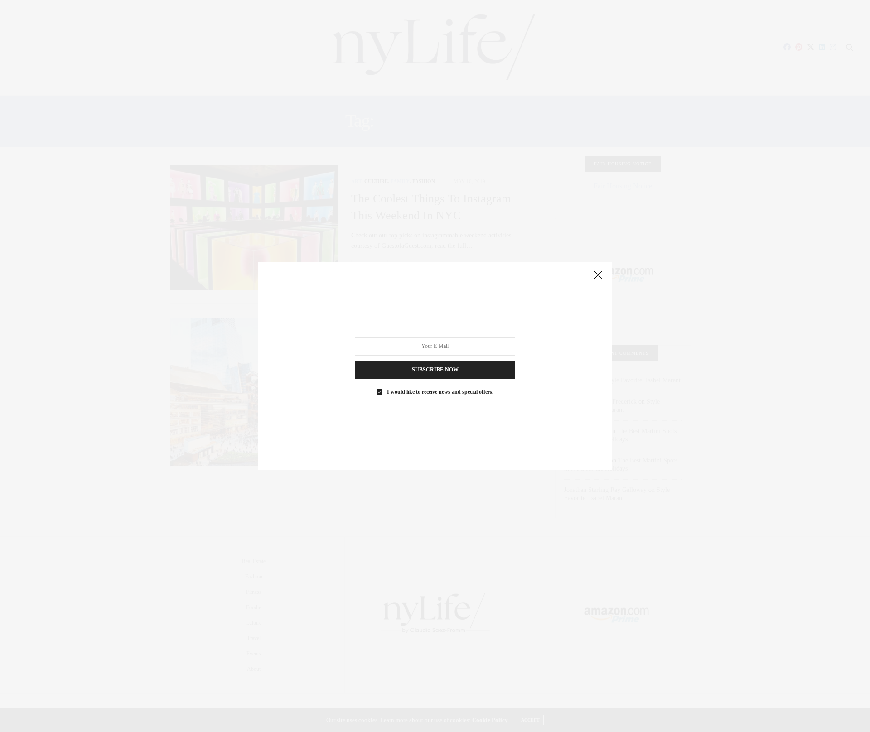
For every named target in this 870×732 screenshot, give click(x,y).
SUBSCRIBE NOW (435, 369)
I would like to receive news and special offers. (440, 392)
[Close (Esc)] (598, 275)
